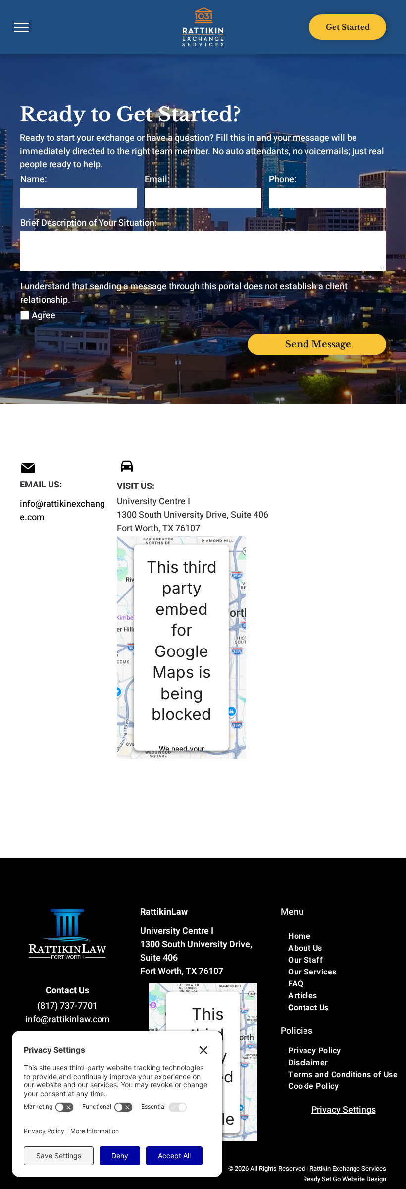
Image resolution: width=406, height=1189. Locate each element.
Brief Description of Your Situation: (88, 223)
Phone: (283, 179)
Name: (33, 179)
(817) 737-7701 (67, 1006)
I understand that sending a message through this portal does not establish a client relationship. (184, 293)
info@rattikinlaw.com (67, 1019)
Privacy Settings (343, 1110)
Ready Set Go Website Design (344, 1179)
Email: (157, 179)
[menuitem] (343, 936)
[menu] (22, 27)
